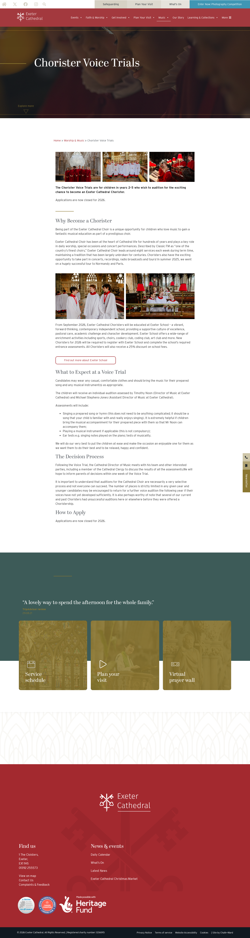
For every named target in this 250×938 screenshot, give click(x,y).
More (225, 17)
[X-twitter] (15, 4)
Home (57, 140)
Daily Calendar (100, 854)
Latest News (99, 871)
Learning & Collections (201, 17)
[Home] (4, 4)
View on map (27, 876)
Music (161, 17)
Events (75, 17)
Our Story (178, 17)
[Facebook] (25, 4)
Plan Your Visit (142, 17)
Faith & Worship (95, 17)
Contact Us (26, 880)
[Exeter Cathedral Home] (30, 17)
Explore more (26, 105)
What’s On (97, 862)
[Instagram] (36, 4)
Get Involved (119, 17)
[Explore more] (26, 111)
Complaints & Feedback (34, 884)
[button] (44, 4)
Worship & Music (74, 140)
